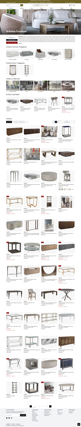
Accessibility (34, 416)
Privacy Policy (34, 418)
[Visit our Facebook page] (9, 418)
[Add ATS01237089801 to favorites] (38, 290)
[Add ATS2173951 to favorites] (21, 172)
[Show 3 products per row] (54, 122)
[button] (74, 5)
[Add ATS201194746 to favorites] (21, 314)
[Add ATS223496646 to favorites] (21, 337)
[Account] (69, 5)
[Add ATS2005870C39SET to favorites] (56, 383)
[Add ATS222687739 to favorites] (21, 290)
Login (58, 411)
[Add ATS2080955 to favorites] (21, 360)
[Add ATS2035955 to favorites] (59, 98)
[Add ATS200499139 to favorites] (56, 197)
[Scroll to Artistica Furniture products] (40, 22)
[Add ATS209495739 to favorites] (21, 243)
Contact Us (33, 412)
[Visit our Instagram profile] (11, 418)
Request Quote (42, 2)
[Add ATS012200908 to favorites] (73, 243)
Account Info (60, 414)
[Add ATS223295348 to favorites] (38, 197)
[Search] (21, 5)
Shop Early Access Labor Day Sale (40, 1)
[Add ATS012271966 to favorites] (21, 267)
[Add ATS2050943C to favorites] (38, 243)
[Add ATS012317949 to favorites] (56, 360)
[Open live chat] (78, 424)
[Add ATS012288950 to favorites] (73, 127)
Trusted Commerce (35, 415)
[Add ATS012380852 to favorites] (73, 337)
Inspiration (37, 2)
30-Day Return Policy (47, 414)
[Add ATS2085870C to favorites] (73, 290)
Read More (20, 43)
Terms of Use (34, 419)
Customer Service (49, 2)
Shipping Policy (46, 415)
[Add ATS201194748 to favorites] (73, 267)
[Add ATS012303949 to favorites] (73, 383)
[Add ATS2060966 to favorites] (56, 267)
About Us (33, 411)
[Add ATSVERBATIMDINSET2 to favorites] (73, 197)
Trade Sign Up (71, 411)
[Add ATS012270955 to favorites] (38, 383)
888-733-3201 (72, 2)
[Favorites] (72, 5)
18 (46, 406)
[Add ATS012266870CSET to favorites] (56, 221)
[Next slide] (73, 54)
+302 (72, 189)
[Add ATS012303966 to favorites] (38, 221)
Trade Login (71, 412)
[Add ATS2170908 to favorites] (38, 127)
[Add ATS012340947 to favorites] (32, 98)
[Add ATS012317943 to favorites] (56, 172)
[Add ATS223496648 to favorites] (21, 150)
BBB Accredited (34, 414)
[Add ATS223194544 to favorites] (45, 98)
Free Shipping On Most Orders (11, 2)
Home (7, 11)
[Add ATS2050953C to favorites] (73, 98)
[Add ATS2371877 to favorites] (56, 290)
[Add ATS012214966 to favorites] (56, 314)
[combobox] (13, 5)
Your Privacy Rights (35, 420)
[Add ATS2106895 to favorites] (73, 172)
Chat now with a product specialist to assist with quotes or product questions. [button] (71, 421)
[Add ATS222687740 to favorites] (38, 314)
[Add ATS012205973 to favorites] (73, 360)
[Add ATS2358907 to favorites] (38, 267)
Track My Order (60, 412)
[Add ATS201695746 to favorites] (38, 337)
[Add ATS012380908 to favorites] (21, 127)
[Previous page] (31, 406)
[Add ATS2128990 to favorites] (21, 383)
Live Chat (66, 2)
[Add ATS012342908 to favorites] (56, 337)
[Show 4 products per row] (56, 122)
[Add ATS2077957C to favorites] (38, 360)
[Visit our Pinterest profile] (6, 418)
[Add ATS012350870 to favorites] (73, 314)
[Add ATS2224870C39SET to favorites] (56, 127)
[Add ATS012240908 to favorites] (56, 243)
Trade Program (31, 2)
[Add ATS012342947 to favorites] (18, 98)
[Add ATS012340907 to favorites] (73, 221)
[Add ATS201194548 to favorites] (21, 197)
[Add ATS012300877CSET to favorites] (38, 150)
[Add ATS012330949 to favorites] (21, 221)
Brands (10, 11)
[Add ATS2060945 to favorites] (56, 150)
